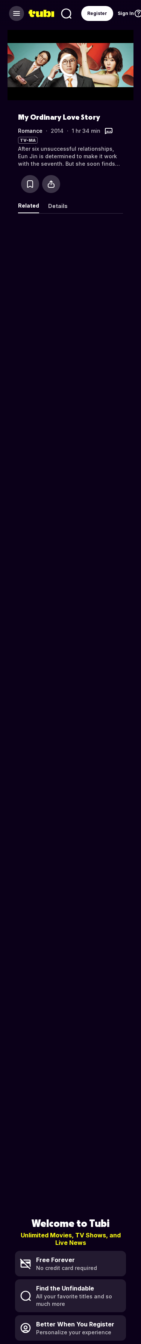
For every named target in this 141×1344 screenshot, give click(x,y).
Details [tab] (58, 206)
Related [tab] (28, 205)
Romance (30, 131)
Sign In (126, 13)
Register (97, 13)
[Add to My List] (30, 184)
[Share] (51, 184)
